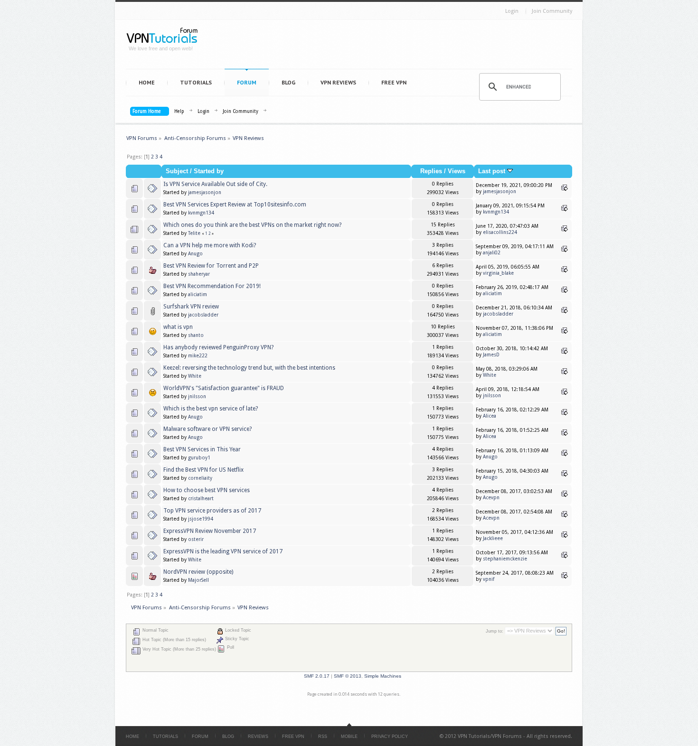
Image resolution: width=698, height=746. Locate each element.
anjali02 (491, 252)
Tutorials (196, 82)
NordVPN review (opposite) (198, 572)
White (194, 376)
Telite (194, 233)
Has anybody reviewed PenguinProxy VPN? (218, 347)
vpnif (488, 579)
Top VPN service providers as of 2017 (212, 510)
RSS (322, 736)
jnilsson (197, 396)
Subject (177, 171)
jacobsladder (203, 314)
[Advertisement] (390, 46)
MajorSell (198, 580)
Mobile (349, 736)
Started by (209, 171)
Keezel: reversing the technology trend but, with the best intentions (249, 367)
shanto (196, 335)
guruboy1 (199, 457)
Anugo (195, 253)
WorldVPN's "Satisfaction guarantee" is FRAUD (223, 388)
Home (147, 82)
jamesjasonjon (204, 192)
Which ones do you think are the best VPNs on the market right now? (252, 225)
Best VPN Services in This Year (202, 449)
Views (456, 171)
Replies (431, 171)
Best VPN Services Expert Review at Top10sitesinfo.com (234, 204)
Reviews (258, 736)
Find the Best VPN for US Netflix (203, 469)
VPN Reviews (338, 82)
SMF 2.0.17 (317, 676)
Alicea (489, 416)
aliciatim (197, 294)
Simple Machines (382, 676)
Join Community (552, 11)
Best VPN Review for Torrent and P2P (211, 265)
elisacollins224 (500, 232)
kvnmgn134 (201, 212)
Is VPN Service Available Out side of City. (215, 184)
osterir (196, 539)
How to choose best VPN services (206, 490)
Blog (288, 82)
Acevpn (491, 497)
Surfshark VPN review (191, 306)
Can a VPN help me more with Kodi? (209, 245)
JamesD (491, 354)
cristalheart (201, 498)
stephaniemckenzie (505, 558)
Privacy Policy (389, 736)
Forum (246, 82)
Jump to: (494, 631)
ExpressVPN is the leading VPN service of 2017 (223, 551)
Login (512, 11)
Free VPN (393, 82)
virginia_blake (498, 273)
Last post (492, 171)
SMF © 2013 (347, 676)
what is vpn (178, 327)
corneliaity (200, 478)
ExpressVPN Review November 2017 (209, 531)
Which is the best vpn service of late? (210, 408)
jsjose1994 (200, 519)
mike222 (198, 355)
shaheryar (199, 274)
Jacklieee (493, 538)
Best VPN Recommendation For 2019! (212, 286)
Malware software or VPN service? (207, 429)
